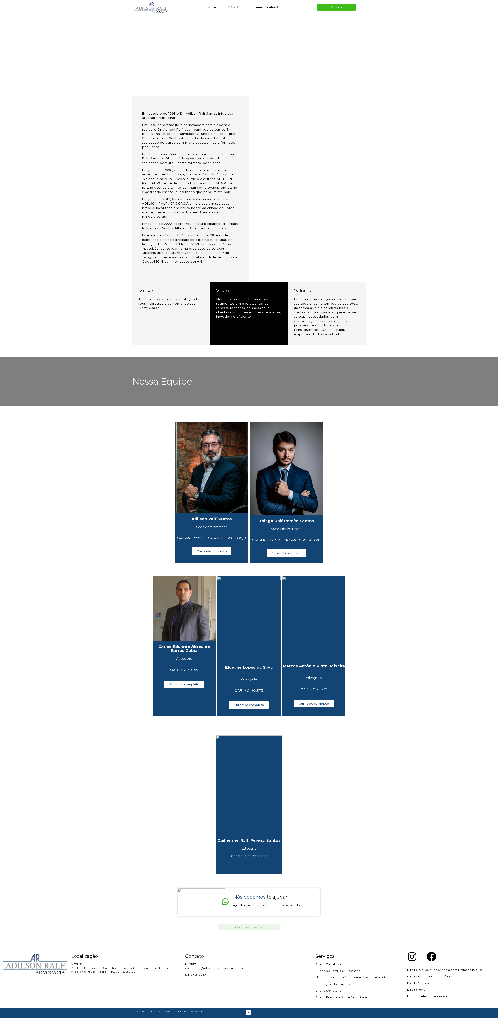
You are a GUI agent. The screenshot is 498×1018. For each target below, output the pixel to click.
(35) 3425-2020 (195, 974)
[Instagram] (412, 957)
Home (211, 7)
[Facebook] (431, 957)
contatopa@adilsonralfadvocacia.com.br (214, 968)
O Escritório (236, 7)
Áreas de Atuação (268, 7)
